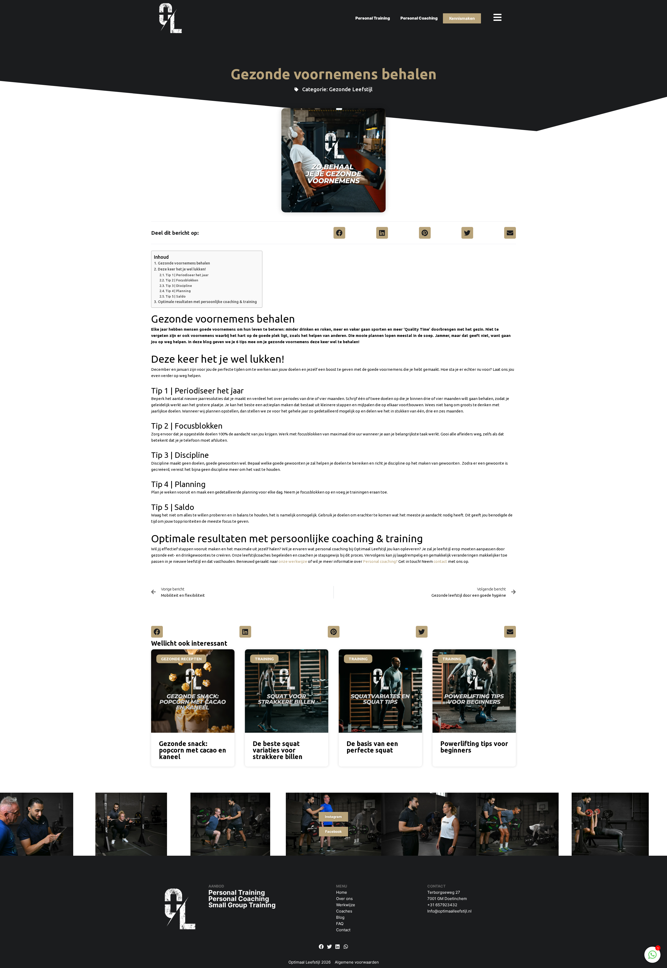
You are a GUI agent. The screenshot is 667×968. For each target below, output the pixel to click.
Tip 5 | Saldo (175, 296)
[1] (652, 957)
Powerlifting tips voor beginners (474, 747)
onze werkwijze (293, 561)
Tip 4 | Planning (178, 291)
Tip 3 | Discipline (178, 285)
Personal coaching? (380, 561)
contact (440, 561)
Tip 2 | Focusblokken (181, 280)
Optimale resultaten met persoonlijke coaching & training (207, 302)
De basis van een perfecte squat (372, 747)
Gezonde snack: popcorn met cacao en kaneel (192, 750)
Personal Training (372, 18)
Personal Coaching (419, 18)
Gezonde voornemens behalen (184, 263)
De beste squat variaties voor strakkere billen (277, 750)
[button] (339, 233)
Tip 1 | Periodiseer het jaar (186, 275)
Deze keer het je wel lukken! (182, 269)
